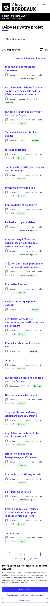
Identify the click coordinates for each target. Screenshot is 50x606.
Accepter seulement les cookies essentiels (25, 595)
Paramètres (25, 600)
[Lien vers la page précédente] (6, 554)
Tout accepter (25, 589)
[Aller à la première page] (19, 7)
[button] (41, 49)
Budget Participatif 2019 (13, 15)
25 (35, 558)
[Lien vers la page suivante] (43, 554)
